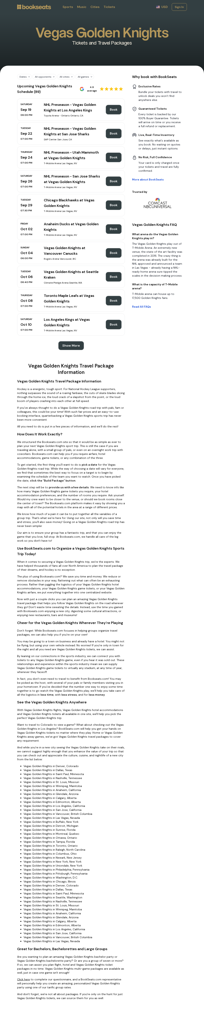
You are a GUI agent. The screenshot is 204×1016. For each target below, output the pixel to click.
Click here (23, 979)
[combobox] (23, 76)
